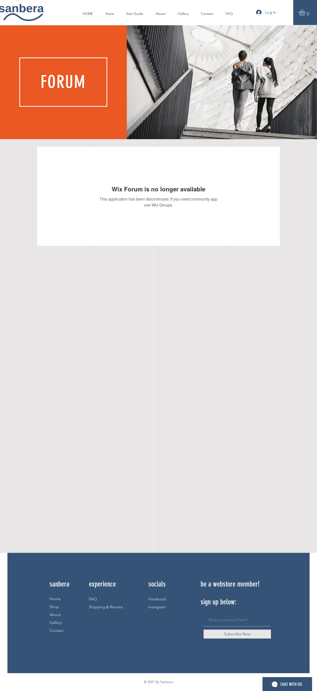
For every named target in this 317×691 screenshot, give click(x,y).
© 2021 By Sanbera (158, 682)
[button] (306, 12)
